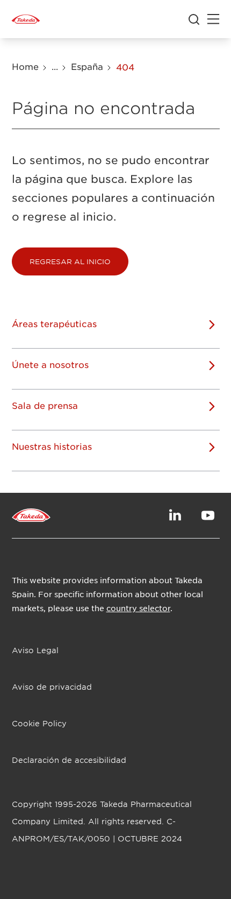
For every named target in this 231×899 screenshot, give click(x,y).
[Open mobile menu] (213, 19)
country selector (138, 608)
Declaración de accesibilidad (69, 759)
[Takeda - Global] (26, 19)
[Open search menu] (193, 19)
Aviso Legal (35, 650)
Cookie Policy (39, 723)
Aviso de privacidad (52, 686)
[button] (70, 261)
